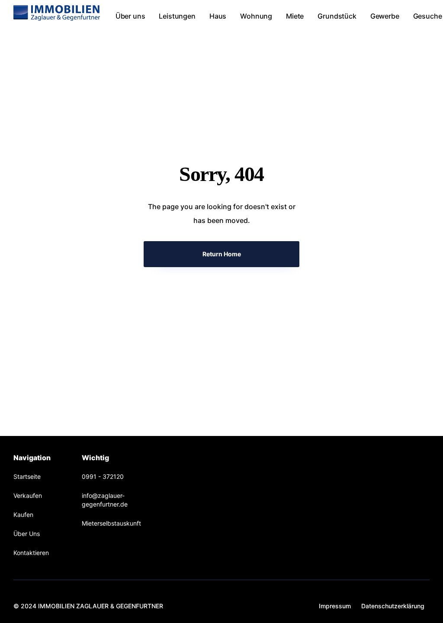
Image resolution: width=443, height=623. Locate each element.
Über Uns (26, 533)
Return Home (221, 254)
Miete (295, 16)
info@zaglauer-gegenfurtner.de (105, 500)
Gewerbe (384, 16)
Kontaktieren (31, 552)
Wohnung (256, 16)
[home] (56, 13)
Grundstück (337, 16)
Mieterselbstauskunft (111, 523)
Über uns (130, 16)
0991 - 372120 (103, 476)
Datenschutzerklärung (392, 606)
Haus (217, 16)
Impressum (335, 606)
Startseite (27, 476)
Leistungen (177, 16)
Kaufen (23, 514)
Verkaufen (27, 495)
